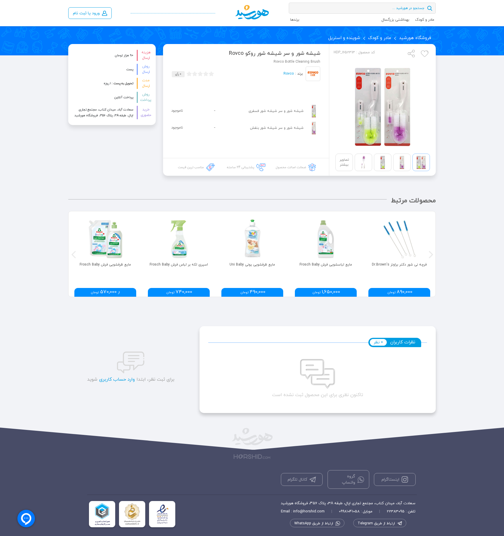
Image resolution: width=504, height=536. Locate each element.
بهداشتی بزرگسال (395, 19)
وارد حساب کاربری (117, 379)
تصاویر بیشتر (344, 162)
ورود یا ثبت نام (86, 13)
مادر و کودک (424, 19)
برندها (294, 19)
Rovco (289, 73)
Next (430, 254)
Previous (73, 254)
